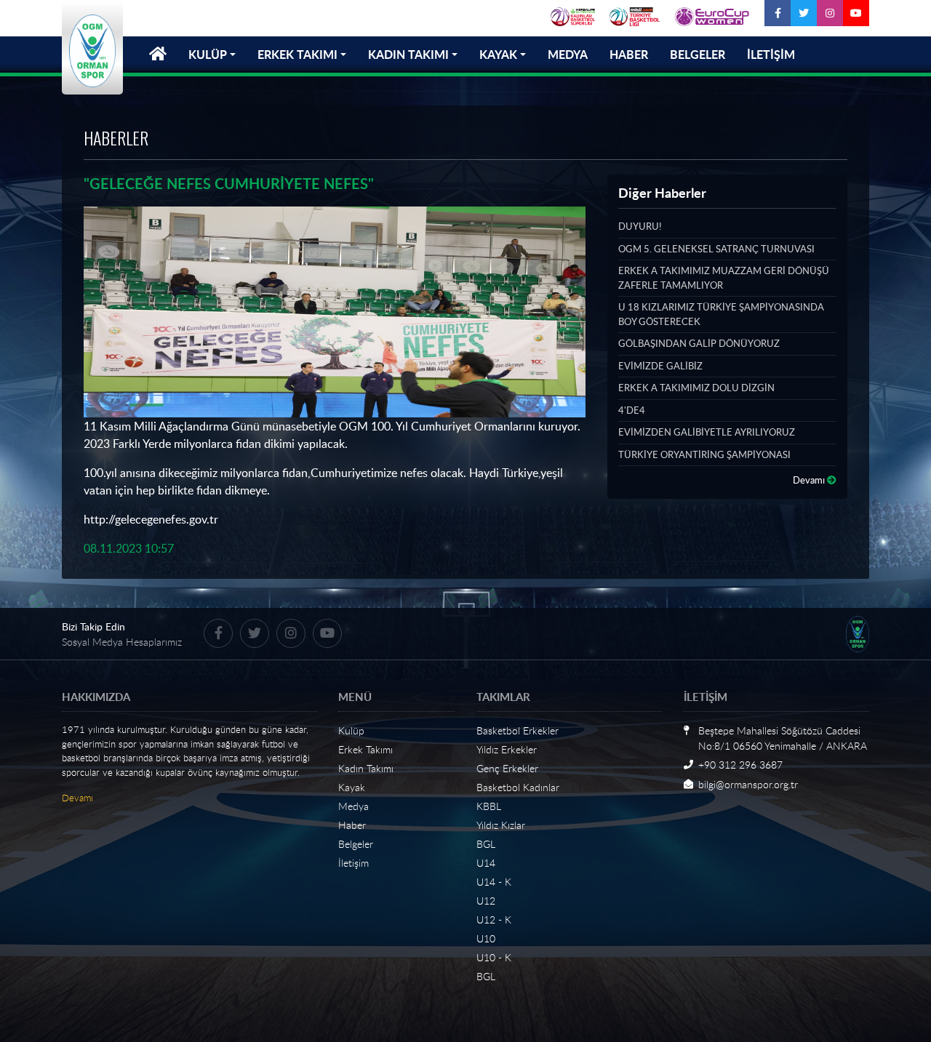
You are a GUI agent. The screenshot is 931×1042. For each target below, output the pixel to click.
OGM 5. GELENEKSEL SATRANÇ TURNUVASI (716, 248)
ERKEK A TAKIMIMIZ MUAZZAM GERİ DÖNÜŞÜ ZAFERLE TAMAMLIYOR (723, 278)
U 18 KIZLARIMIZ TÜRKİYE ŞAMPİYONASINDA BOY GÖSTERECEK (721, 314)
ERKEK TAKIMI (297, 54)
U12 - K (493, 919)
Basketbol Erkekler (517, 730)
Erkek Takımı (365, 749)
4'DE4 (631, 410)
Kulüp (351, 730)
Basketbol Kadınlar (517, 787)
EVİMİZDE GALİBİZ (660, 365)
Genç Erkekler (507, 768)
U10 (485, 938)
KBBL (488, 806)
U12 (485, 900)
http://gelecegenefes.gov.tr (151, 519)
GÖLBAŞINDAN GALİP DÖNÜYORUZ (699, 343)
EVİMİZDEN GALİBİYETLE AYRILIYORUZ (706, 431)
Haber (352, 825)
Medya (353, 806)
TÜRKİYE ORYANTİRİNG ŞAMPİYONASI (704, 454)
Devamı (810, 479)
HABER (629, 54)
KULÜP (207, 54)
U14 (485, 863)
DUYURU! (639, 226)
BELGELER (697, 54)
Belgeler (355, 844)
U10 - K (493, 957)
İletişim (353, 863)
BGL (485, 844)
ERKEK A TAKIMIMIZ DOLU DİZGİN (696, 387)
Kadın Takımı (365, 768)
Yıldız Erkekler (506, 749)
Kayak (351, 787)
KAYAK (498, 54)
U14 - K (493, 882)
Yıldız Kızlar (500, 825)
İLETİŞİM (771, 54)
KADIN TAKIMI (408, 54)
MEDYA (568, 54)
